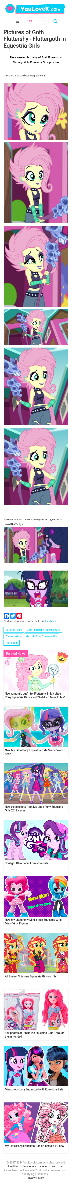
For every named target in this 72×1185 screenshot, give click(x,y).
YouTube (57, 1166)
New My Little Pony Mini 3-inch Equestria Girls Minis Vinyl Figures (33, 921)
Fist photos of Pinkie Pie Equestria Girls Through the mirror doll (34, 1034)
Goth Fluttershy (13, 629)
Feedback (14, 1166)
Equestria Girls (13, 636)
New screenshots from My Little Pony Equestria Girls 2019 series (34, 808)
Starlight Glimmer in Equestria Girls (26, 863)
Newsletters (29, 1166)
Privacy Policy (35, 1178)
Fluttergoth (11, 642)
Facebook (42, 21)
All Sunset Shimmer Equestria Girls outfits (30, 976)
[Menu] (17, 21)
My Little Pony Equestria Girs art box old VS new (34, 1146)
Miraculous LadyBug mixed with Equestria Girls (34, 1089)
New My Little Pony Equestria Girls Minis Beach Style (34, 752)
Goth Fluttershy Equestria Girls (43, 629)
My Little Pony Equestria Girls (41, 636)
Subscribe (30, 21)
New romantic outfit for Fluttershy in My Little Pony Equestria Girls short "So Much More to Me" (35, 695)
